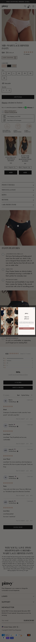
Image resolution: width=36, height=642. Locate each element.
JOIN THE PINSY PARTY (26, 328)
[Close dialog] (34, 308)
